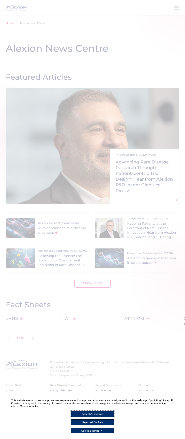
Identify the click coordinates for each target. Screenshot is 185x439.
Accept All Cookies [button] (92, 413)
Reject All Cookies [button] (92, 422)
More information (29, 406)
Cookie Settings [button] (90, 430)
